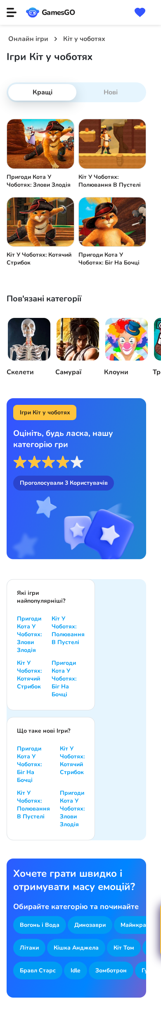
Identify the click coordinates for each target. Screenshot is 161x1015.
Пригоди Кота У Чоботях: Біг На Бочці (64, 678)
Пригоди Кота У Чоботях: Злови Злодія (29, 634)
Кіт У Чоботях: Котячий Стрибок (29, 674)
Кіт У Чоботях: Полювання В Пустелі (68, 630)
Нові (111, 92)
